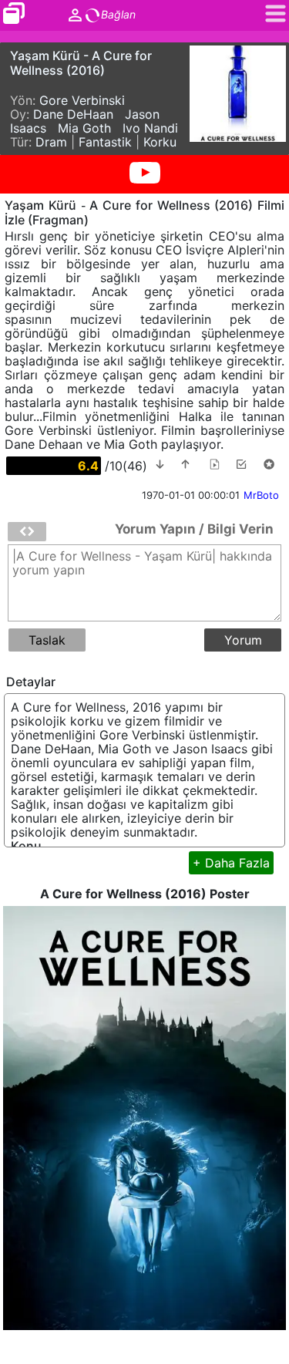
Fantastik (105, 142)
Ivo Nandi (150, 128)
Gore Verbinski (82, 100)
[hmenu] (27, 531)
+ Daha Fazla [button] (231, 863)
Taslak (47, 640)
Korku (159, 142)
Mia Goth (84, 128)
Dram (51, 142)
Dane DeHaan (73, 114)
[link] (16, 16)
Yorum (243, 640)
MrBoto (261, 495)
